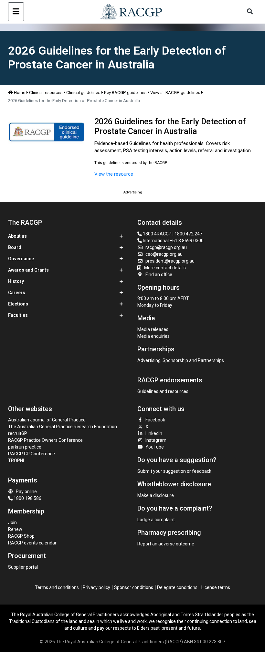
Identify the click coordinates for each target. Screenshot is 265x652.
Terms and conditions (57, 587)
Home (19, 92)
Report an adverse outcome (165, 543)
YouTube (154, 447)
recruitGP (17, 433)
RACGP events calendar (32, 542)
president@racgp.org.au (170, 261)
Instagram (155, 440)
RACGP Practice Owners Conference (45, 440)
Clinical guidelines (83, 92)
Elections (18, 303)
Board (14, 247)
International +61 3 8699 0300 (173, 240)
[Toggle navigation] (16, 11)
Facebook (155, 419)
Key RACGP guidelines (125, 92)
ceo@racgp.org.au (164, 254)
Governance (21, 258)
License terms (215, 587)
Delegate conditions (177, 587)
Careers (16, 292)
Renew (15, 529)
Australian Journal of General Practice (47, 419)
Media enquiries (153, 336)
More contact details (165, 267)
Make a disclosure (155, 495)
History (16, 281)
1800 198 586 (27, 498)
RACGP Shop (21, 536)
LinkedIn (153, 433)
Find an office (158, 274)
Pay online (26, 491)
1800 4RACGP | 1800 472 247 (172, 233)
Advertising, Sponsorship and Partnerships (180, 360)
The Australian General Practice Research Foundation (62, 426)
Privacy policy (96, 587)
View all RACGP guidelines (175, 92)
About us (17, 236)
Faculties (18, 315)
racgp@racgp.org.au (166, 247)
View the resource (113, 174)
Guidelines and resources (162, 391)
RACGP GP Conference (31, 453)
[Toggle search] (250, 11)
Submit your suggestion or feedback (174, 471)
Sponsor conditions (133, 587)
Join (12, 522)
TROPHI (16, 460)
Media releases (152, 329)
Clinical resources (45, 92)
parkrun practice (24, 447)
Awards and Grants (28, 270)
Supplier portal (23, 567)
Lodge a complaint (156, 519)
